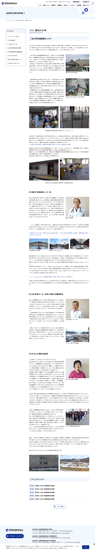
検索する (87, 1)
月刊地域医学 (11, 40)
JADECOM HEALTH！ (14, 63)
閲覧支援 (77, 1)
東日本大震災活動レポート (15, 59)
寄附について (86, 5)
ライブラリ (72, 5)
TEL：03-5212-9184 (65, 533)
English (69, 1)
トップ (39, 5)
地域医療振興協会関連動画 (15, 52)
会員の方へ (55, 1)
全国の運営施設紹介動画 (14, 48)
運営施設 (59, 5)
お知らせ (65, 5)
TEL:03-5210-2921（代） (67, 531)
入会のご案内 (49, 1)
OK (85, 547)
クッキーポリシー (49, 548)
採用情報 (79, 5)
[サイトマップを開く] (93, 3)
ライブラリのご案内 (13, 36)
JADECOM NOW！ (20, 20)
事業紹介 (53, 5)
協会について (46, 5)
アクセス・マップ (15, 536)
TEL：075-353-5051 (75, 542)
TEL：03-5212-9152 (65, 537)
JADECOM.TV (12, 44)
